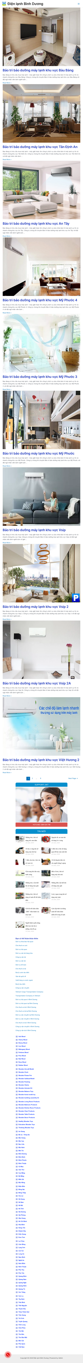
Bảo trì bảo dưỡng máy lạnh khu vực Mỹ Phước (38, 453)
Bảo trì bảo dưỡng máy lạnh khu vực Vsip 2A (37, 683)
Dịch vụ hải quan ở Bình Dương (26, 999)
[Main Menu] (79, 4)
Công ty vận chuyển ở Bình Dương (27, 1026)
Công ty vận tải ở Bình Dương (26, 1030)
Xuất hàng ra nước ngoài (24, 980)
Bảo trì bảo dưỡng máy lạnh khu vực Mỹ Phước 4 (40, 300)
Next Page (73, 778)
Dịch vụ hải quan (21, 949)
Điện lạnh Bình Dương (25, 4)
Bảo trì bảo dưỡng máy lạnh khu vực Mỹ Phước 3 (40, 377)
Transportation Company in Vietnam (28, 996)
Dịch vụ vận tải (21, 961)
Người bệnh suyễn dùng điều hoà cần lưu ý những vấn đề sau (33, 926)
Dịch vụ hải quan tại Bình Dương (27, 1003)
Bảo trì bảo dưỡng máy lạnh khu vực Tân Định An (40, 147)
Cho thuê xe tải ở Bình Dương (26, 1007)
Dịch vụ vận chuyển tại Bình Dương (28, 1015)
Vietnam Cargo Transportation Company (29, 992)
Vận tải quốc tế (21, 976)
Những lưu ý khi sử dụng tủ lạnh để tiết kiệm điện (33, 897)
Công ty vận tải (21, 957)
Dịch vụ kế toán (21, 965)
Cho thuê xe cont (21, 945)
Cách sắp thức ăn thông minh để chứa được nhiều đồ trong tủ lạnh (58, 912)
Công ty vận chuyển (22, 988)
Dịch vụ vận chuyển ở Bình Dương (27, 1019)
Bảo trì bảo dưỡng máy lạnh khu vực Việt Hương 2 (41, 760)
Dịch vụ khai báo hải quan (24, 941)
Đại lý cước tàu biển (22, 972)
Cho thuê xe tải (21, 969)
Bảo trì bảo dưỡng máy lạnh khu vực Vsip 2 (36, 607)
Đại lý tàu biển (20, 984)
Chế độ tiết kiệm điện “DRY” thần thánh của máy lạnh (32, 912)
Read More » (7, 83)
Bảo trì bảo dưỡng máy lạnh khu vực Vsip (34, 530)
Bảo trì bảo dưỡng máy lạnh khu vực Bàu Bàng (38, 70)
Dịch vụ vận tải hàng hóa (24, 953)
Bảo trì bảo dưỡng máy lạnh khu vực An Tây (36, 223)
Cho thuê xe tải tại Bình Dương (26, 1011)
